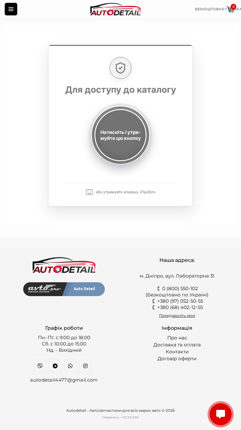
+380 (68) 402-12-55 (180, 307)
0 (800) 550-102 (180, 288)
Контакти (177, 352)
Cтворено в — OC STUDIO (120, 417)
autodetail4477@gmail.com (64, 380)
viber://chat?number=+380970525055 (40, 366)
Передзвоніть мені (177, 315)
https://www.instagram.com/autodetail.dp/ (85, 366)
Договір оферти (177, 358)
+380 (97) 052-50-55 (180, 301)
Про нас (177, 338)
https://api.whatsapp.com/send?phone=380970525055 (70, 366)
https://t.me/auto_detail (55, 366)
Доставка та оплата (177, 345)
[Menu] (11, 9)
